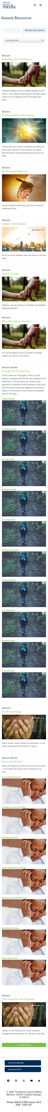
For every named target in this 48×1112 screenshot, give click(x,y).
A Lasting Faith (8, 520)
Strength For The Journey (15, 371)
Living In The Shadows (14, 223)
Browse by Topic (13, 30)
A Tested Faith (8, 671)
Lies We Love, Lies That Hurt (14, 807)
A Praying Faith (8, 610)
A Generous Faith (9, 489)
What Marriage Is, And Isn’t (16, 321)
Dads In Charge (10, 273)
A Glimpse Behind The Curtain (18, 115)
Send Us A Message (16, 1063)
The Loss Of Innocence (11, 777)
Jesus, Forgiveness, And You (14, 867)
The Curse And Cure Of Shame (18, 999)
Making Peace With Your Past (14, 898)
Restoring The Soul (12, 761)
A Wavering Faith (9, 429)
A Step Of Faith (8, 399)
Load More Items (24, 1045)
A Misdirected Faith (10, 550)
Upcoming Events (14, 1069)
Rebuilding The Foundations (17, 59)
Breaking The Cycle (10, 928)
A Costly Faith (8, 459)
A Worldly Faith (8, 640)
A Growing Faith (8, 580)
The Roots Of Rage (11, 711)
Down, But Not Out (9, 958)
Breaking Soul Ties (10, 837)
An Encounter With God (14, 171)
